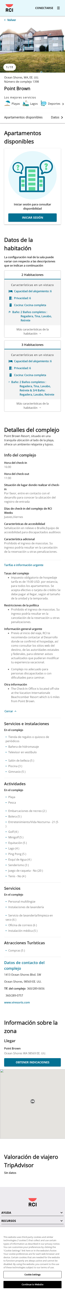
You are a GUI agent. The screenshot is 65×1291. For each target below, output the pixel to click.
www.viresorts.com (17, 1002)
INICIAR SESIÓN (32, 217)
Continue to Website (32, 1284)
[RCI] (9, 8)
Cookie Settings (32, 1274)
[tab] (23, 117)
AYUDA (6, 1213)
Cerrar (9, 711)
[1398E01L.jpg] (32, 48)
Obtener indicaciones (32, 1062)
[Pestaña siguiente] (62, 117)
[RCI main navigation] (58, 8)
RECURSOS (8, 1221)
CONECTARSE (44, 8)
